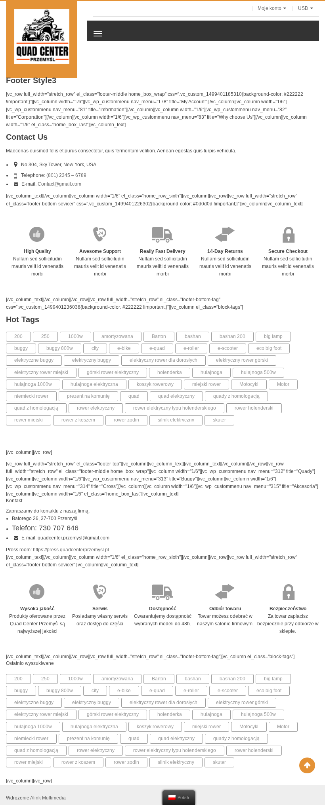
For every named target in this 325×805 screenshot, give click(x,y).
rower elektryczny (96, 408)
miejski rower (206, 384)
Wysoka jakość (37, 608)
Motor (283, 384)
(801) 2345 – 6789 (66, 175)
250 (45, 336)
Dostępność (162, 608)
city (95, 348)
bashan (193, 336)
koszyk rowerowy (155, 384)
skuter (219, 420)
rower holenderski (254, 408)
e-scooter (228, 348)
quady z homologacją (236, 396)
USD (303, 8)
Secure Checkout (288, 251)
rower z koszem (78, 420)
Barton (159, 336)
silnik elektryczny (176, 420)
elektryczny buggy (91, 360)
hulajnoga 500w (258, 372)
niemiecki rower (31, 396)
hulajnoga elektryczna (94, 384)
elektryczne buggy (34, 360)
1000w (75, 336)
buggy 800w (59, 348)
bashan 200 (232, 336)
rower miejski (28, 420)
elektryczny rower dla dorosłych (163, 360)
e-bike (124, 348)
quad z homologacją (36, 408)
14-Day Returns (225, 251)
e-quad (157, 348)
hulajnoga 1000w (33, 384)
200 (18, 336)
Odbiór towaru (225, 608)
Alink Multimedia (48, 798)
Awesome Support (100, 251)
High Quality (37, 251)
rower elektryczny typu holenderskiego (174, 408)
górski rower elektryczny (113, 372)
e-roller (191, 348)
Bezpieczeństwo (288, 608)
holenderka (169, 372)
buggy (21, 348)
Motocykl (248, 384)
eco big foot (268, 348)
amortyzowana (117, 336)
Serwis (100, 608)
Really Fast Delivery (162, 251)
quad (134, 396)
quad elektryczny (176, 396)
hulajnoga (211, 372)
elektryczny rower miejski (41, 372)
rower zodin (126, 420)
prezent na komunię (88, 396)
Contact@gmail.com (59, 184)
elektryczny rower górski (242, 360)
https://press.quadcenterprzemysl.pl (71, 549)
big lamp (273, 336)
